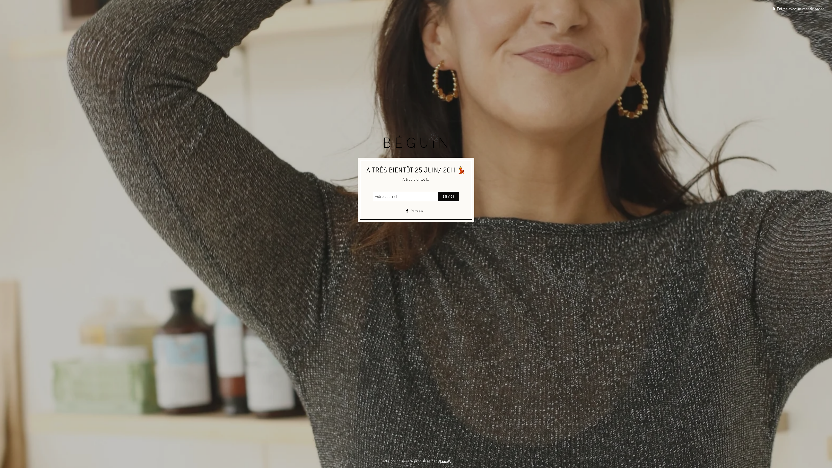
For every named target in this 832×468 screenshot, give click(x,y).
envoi (449, 196)
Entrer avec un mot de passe (800, 8)
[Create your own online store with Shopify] (444, 460)
